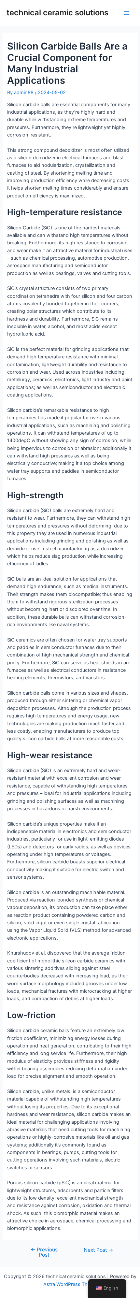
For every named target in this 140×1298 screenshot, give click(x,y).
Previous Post (44, 1252)
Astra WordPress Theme (70, 1284)
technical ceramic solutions (57, 12)
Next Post (98, 1250)
